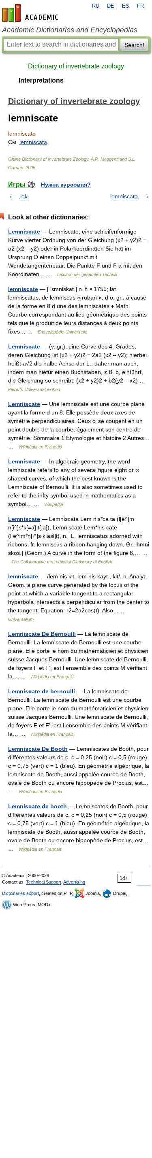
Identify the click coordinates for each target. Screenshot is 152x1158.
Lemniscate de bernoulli (41, 691)
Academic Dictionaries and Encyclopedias (69, 30)
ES (125, 6)
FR (140, 6)
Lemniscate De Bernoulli (42, 634)
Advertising (74, 882)
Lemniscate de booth (37, 806)
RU (95, 6)
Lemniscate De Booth (38, 749)
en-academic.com (31, 13)
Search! (134, 45)
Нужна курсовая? (66, 184)
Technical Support (43, 882)
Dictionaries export (20, 893)
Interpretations (41, 80)
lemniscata (33, 142)
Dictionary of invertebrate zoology (76, 66)
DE (110, 6)
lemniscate (23, 289)
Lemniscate (24, 231)
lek (24, 196)
